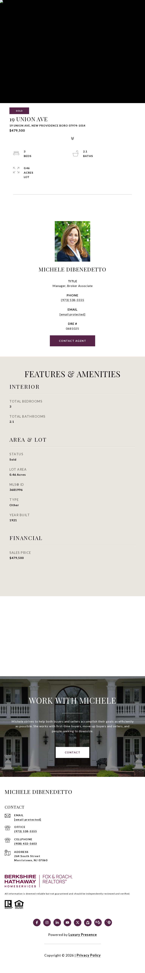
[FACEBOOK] (37, 922)
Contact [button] (72, 752)
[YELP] (98, 922)
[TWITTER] (77, 922)
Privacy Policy (89, 955)
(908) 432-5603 (25, 843)
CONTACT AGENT (72, 340)
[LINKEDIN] (57, 922)
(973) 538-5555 (72, 300)
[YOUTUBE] (67, 922)
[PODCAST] (108, 922)
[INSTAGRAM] (47, 922)
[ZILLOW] (88, 922)
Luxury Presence (83, 935)
